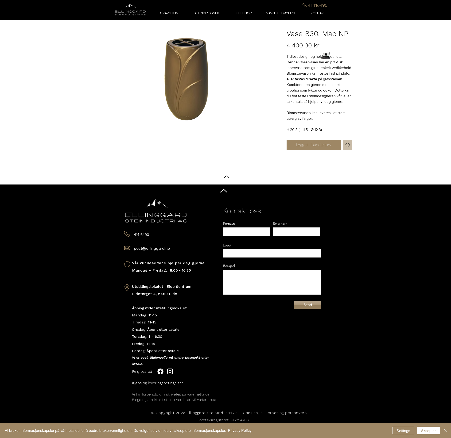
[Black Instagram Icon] (443, 223)
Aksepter (428, 430)
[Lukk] (445, 430)
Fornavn (229, 223)
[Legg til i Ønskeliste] (348, 145)
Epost (227, 245)
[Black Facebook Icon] (443, 214)
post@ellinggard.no (152, 248)
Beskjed (229, 265)
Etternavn (280, 223)
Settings (403, 430)
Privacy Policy (240, 430)
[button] (243, 13)
